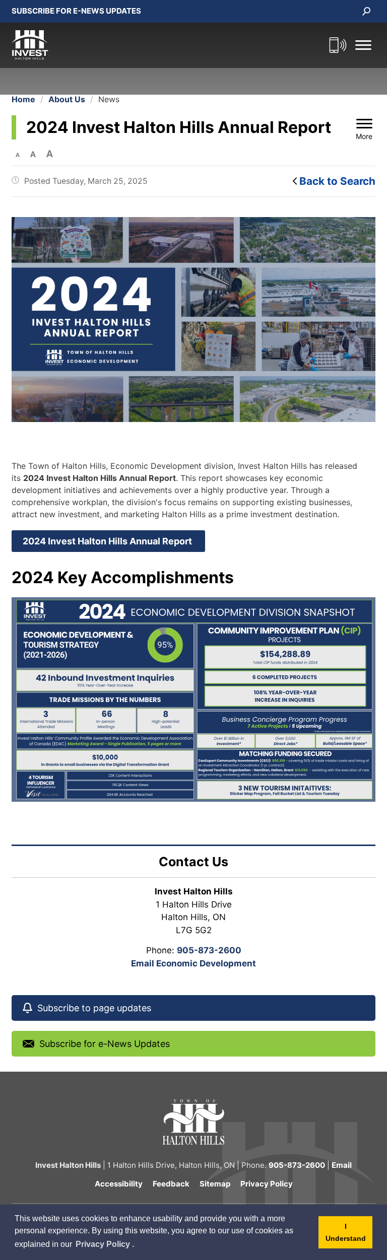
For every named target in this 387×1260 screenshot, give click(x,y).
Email (342, 1165)
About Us (66, 99)
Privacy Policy (266, 1183)
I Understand (349, 1235)
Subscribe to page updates (94, 1008)
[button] (363, 45)
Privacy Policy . (105, 1245)
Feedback (171, 1183)
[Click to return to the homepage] (168, 45)
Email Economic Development (193, 963)
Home (23, 99)
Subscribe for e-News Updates (104, 1043)
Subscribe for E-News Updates (76, 11)
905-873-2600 (209, 950)
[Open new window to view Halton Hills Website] (193, 1121)
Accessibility (119, 1183)
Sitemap (215, 1183)
